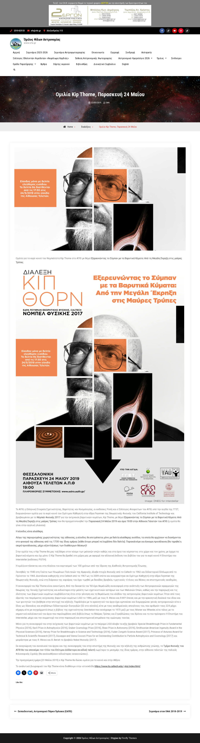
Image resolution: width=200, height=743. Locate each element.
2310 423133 (19, 30)
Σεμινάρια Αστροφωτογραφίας (69, 52)
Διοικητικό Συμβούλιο (105, 64)
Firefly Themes (129, 738)
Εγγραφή (115, 52)
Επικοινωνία (98, 52)
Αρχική (16, 52)
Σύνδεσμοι (176, 58)
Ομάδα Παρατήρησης (23, 64)
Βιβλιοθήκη (81, 64)
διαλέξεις (86, 126)
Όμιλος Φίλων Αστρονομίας (42, 39)
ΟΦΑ (108, 102)
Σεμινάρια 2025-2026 (37, 52)
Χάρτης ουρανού (61, 64)
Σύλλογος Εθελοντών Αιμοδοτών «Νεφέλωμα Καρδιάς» (41, 58)
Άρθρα (44, 64)
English (125, 64)
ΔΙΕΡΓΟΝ (104, 3)
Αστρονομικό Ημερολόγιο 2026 (134, 58)
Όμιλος (160, 58)
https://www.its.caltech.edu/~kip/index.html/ (118, 666)
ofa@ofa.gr (36, 30)
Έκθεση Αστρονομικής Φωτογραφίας (93, 58)
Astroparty (146, 52)
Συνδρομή (130, 52)
